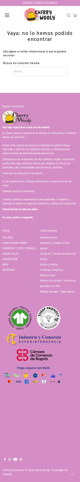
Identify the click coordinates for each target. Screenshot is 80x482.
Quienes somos (48, 237)
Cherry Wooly (41, 470)
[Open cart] (75, 15)
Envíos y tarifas (48, 264)
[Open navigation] (11, 15)
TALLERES (7, 237)
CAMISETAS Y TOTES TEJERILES (19, 248)
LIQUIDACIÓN (9, 259)
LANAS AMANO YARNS (14, 243)
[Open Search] (68, 15)
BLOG (5, 264)
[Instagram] (9, 459)
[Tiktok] (21, 459)
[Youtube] (15, 459)
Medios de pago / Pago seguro (57, 291)
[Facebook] (5, 459)
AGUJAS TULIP (10, 253)
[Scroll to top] (72, 474)
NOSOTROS (8, 269)
